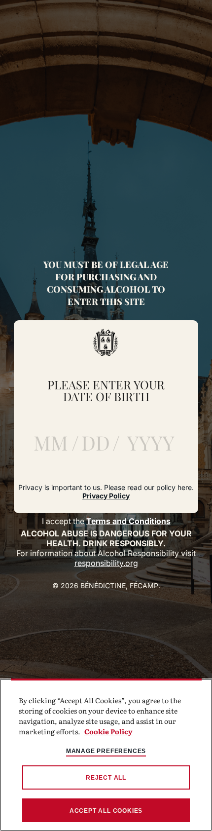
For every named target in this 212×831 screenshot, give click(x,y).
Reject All (106, 777)
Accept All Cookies (106, 810)
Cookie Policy (108, 731)
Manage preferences (106, 751)
